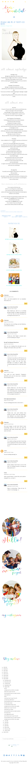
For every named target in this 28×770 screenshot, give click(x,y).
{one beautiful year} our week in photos (12, 693)
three (5, 696)
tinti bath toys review (8, 709)
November (7, 681)
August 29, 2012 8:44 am (8, 321)
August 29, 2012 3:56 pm (8, 400)
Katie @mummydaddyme (10, 398)
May (6, 724)
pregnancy (7, 211)
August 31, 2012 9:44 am (12, 462)
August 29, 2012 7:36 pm (12, 385)
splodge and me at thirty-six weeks (11, 690)
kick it (5, 688)
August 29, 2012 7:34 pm (12, 355)
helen (5, 472)
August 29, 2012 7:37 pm (12, 410)
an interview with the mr (9, 699)
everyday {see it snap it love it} (10, 698)
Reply (26, 303)
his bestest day (7, 712)
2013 (5, 677)
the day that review (8, 702)
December (7, 680)
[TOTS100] (14, 745)
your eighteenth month (9, 714)
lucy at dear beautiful (12, 307)
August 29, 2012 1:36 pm (8, 372)
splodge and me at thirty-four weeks (11, 706)
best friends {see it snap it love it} (11, 715)
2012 (5, 678)
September (7, 685)
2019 (5, 667)
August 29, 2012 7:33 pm (12, 308)
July (5, 720)
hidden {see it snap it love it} (10, 707)
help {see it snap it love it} (9, 691)
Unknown (6, 295)
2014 (5, 675)
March (6, 727)
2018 (5, 668)
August (6, 686)
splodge (15, 211)
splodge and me (19, 211)
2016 (5, 672)
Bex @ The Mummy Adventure (11, 342)
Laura (5, 450)
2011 (5, 732)
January (6, 730)
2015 (5, 673)
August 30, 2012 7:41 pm (8, 452)
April (6, 725)
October (6, 683)
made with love (7, 694)
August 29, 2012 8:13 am (8, 296)
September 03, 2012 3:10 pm (12, 486)
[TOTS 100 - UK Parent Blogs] (14, 744)
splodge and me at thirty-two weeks (11, 719)
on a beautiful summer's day (10, 704)
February (7, 728)
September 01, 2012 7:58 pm (9, 474)
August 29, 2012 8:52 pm (8, 424)
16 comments (3, 210)
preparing (11, 211)
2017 (5, 670)
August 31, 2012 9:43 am (12, 438)
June (6, 722)
